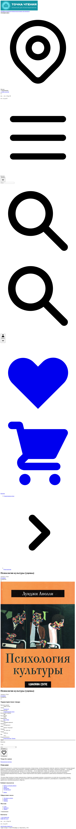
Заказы (5, 787)
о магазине (24, 11)
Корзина (3, 493)
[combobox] (7, 183)
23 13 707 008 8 (4, 818)
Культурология (7, 569)
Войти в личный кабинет (10, 785)
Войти (5, 792)
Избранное (6, 788)
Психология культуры (6, 761)
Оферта (5, 809)
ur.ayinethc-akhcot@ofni (6, 826)
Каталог (3, 177)
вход (28, 11)
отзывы (20, 11)
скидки (11, 11)
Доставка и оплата (8, 798)
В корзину (3, 748)
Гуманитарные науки (9, 496)
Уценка (13, 738)
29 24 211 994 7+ (5, 92)
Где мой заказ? (7, 789)
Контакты (6, 807)
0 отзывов (3, 578)
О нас (5, 806)
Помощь (6, 800)
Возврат (6, 799)
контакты (15, 11)
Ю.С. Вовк (6, 719)
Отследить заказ (5, 12)
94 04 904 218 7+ (5, 817)
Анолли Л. (6, 709)
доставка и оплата (5, 11)
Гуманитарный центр (9, 711)
